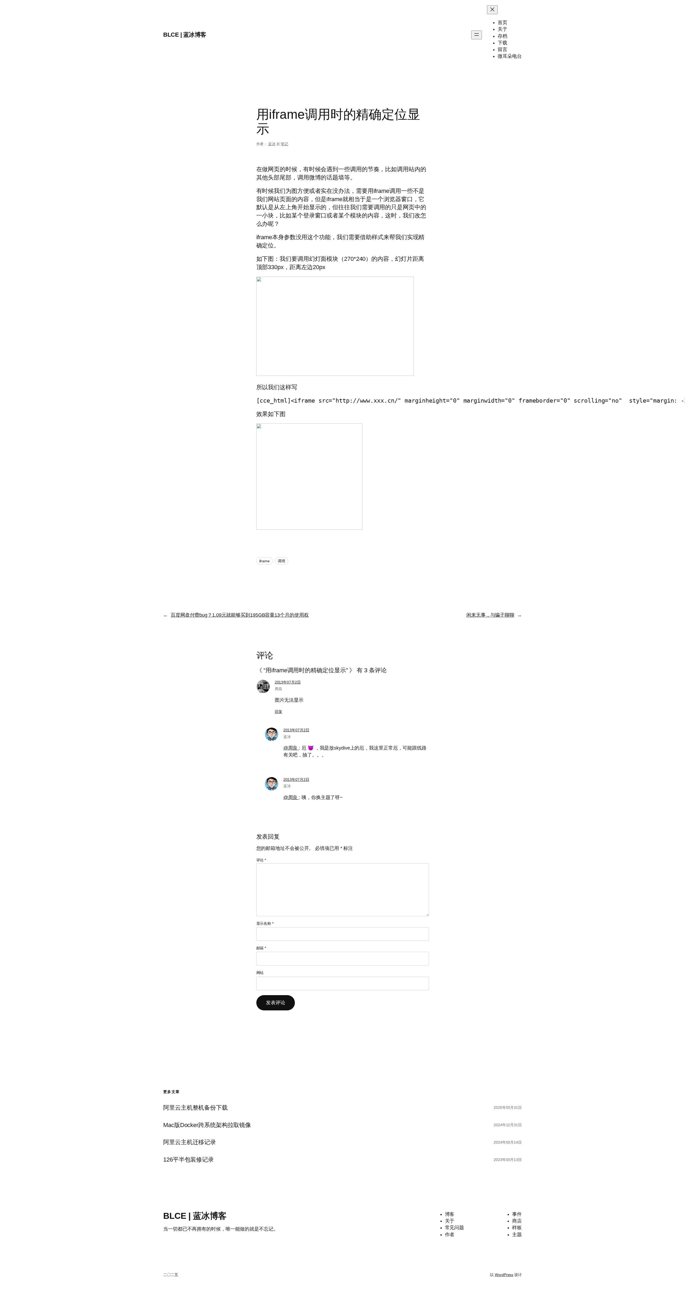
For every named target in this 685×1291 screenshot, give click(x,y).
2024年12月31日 (508, 1125)
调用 (281, 561)
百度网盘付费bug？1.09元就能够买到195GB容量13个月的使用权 (240, 615)
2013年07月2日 (288, 682)
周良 (278, 689)
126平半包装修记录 (188, 1159)
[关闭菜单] (492, 9)
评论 (261, 860)
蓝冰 (272, 144)
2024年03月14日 (508, 1142)
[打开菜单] (476, 34)
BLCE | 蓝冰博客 (184, 34)
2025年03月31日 (508, 1107)
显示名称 (264, 923)
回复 (278, 711)
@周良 (291, 748)
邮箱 (261, 948)
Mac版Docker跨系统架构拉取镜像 (207, 1125)
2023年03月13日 (508, 1160)
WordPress (504, 1275)
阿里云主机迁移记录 (189, 1142)
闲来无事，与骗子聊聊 (490, 615)
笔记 (284, 144)
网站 (260, 973)
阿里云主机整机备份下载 (195, 1108)
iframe (264, 561)
